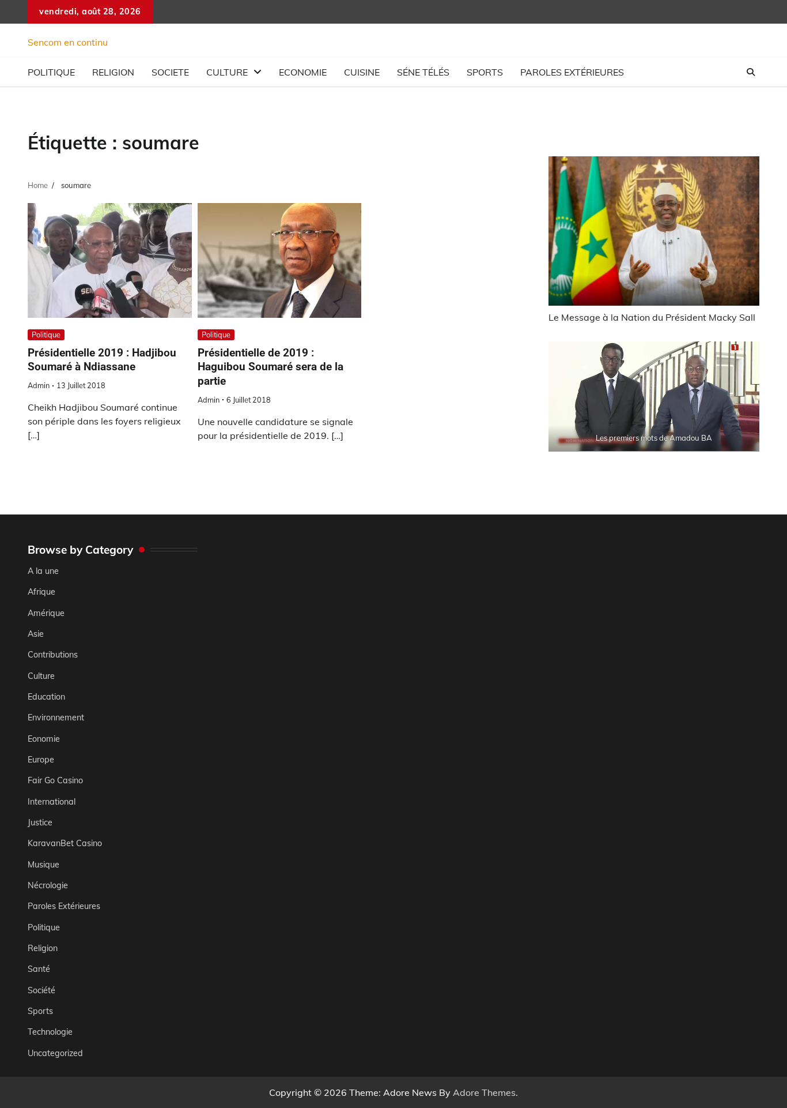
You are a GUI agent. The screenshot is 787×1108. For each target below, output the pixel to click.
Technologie (50, 1032)
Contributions (53, 654)
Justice (40, 822)
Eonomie (44, 739)
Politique (51, 72)
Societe (170, 72)
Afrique (41, 592)
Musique (43, 864)
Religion (113, 72)
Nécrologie (48, 885)
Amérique (46, 613)
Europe (41, 759)
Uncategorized (55, 1053)
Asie (36, 634)
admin (39, 385)
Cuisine (362, 72)
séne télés (423, 72)
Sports (485, 72)
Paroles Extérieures (572, 72)
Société (41, 990)
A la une (43, 571)
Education (46, 697)
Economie (303, 72)
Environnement (56, 717)
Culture (227, 72)
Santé (39, 969)
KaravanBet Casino (65, 843)
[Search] (750, 72)
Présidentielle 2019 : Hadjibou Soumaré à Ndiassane (102, 360)
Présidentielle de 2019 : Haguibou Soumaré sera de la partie (270, 367)
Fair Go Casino (55, 780)
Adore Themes (484, 1092)
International (51, 802)
